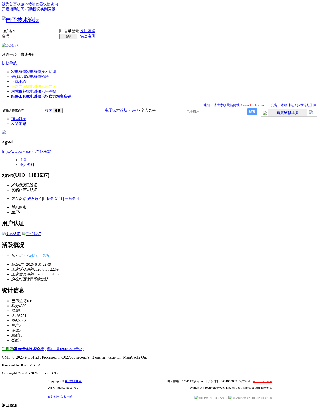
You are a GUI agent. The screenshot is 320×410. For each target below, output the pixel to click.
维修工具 (41, 96)
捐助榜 (31, 9)
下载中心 (18, 82)
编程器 (37, 4)
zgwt (134, 110)
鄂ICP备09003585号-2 (64, 349)
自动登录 (71, 31)
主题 (23, 160)
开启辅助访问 (13, 9)
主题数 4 (72, 199)
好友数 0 (34, 199)
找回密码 (87, 31)
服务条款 (53, 397)
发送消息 (18, 124)
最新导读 (33, 86)
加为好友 (18, 119)
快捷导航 (9, 63)
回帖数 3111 (52, 199)
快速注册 (87, 36)
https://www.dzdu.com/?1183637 (26, 152)
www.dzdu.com (262, 381)
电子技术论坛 (116, 110)
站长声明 (66, 397)
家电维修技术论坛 (29, 349)
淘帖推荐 (33, 91)
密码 (5, 36)
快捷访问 (50, 4)
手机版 (7, 349)
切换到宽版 (46, 9)
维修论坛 (30, 77)
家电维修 (33, 72)
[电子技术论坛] (20, 20)
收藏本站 (24, 4)
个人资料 (26, 165)
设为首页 (9, 4)
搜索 (49, 110)
